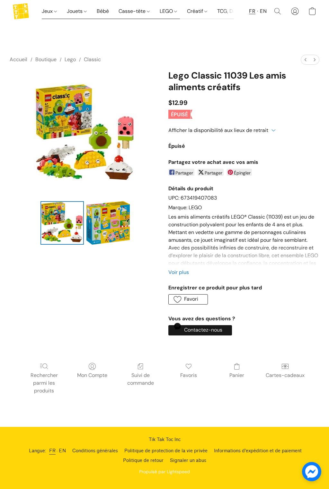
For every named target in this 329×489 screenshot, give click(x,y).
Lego (70, 59)
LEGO (167, 11)
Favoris (188, 375)
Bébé (103, 11)
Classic (92, 59)
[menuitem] (305, 59)
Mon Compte (92, 375)
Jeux (48, 11)
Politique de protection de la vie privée (166, 451)
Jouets (75, 11)
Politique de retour (143, 460)
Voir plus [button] (178, 272)
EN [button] (263, 11)
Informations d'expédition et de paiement (258, 451)
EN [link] (62, 451)
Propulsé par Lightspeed (164, 472)
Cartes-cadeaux (285, 375)
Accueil (18, 59)
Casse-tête (133, 11)
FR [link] (52, 451)
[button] (21, 11)
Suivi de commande (140, 379)
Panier (236, 375)
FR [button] (252, 11)
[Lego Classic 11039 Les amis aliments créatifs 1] (108, 223)
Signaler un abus (188, 460)
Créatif (195, 11)
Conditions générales (95, 451)
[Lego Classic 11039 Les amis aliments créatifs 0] (62, 223)
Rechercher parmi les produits (44, 383)
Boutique (46, 59)
